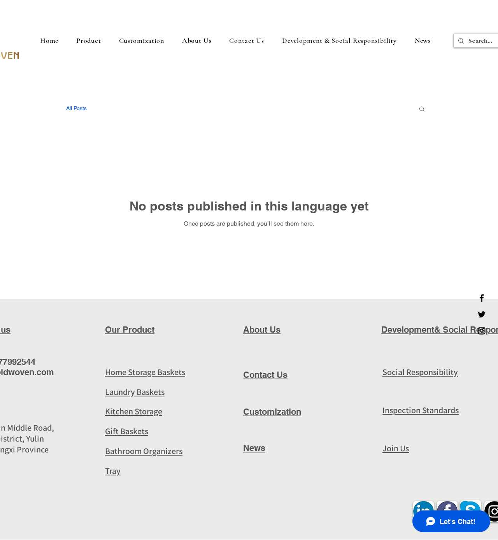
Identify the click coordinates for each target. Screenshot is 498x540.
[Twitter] (482, 314)
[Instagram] (482, 331)
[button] (339, 40)
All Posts (76, 108)
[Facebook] (482, 298)
